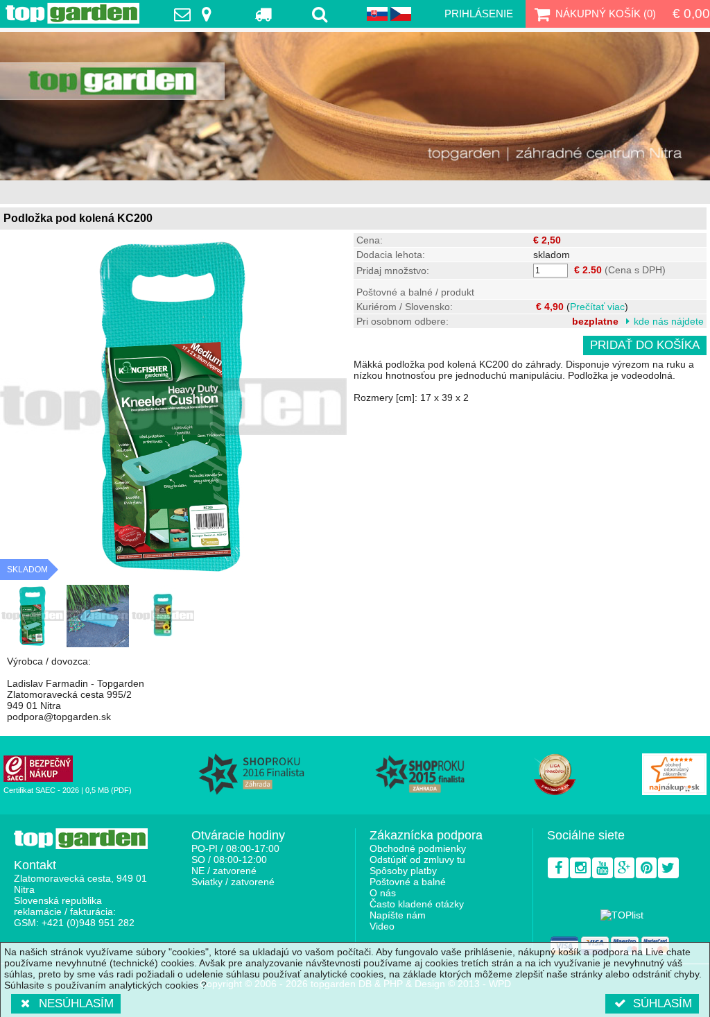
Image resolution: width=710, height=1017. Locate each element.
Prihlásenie (478, 13)
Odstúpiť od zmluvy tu (417, 859)
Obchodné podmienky (418, 848)
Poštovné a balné (408, 881)
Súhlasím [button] (662, 1003)
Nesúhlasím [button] (76, 1003)
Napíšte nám (398, 915)
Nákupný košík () (605, 13)
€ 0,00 (691, 13)
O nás (383, 892)
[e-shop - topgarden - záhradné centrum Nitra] (355, 106)
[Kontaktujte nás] (196, 14)
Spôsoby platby (403, 870)
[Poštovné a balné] (264, 14)
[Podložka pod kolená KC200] (32, 616)
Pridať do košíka (645, 345)
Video (382, 926)
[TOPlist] (621, 915)
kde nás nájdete (669, 321)
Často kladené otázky (417, 903)
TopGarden (72, 13)
